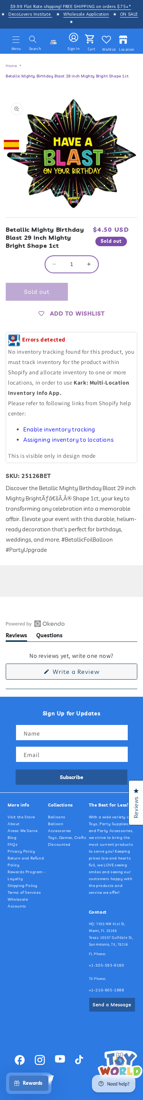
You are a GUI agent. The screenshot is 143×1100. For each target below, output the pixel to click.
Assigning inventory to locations (68, 439)
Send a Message (112, 1004)
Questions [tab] (49, 636)
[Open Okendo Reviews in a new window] (35, 623)
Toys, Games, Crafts (67, 837)
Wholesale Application (86, 14)
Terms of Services (24, 892)
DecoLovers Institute (30, 14)
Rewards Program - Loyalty (26, 875)
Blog (12, 837)
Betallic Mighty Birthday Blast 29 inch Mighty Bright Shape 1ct (67, 76)
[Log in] (73, 38)
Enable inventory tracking (59, 429)
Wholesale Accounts (18, 903)
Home (11, 65)
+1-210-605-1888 (106, 990)
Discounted (59, 844)
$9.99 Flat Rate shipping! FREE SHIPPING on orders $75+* (70, 6)
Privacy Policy (21, 851)
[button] (16, 39)
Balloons (57, 817)
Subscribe (71, 777)
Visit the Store (21, 817)
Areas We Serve (22, 830)
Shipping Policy (23, 885)
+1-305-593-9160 (106, 965)
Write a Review (88, 673)
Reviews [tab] (16, 636)
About (14, 823)
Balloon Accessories (59, 827)
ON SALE (129, 14)
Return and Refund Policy (26, 861)
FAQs (13, 844)
